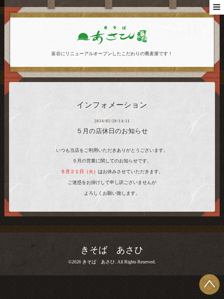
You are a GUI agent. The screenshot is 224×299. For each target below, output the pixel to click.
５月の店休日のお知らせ (112, 131)
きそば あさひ (112, 250)
